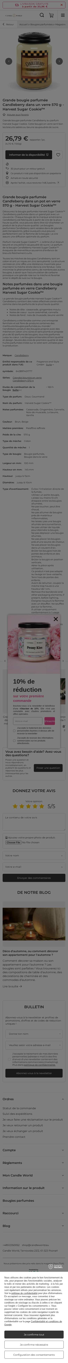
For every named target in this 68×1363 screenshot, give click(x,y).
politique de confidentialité (24, 1293)
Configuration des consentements (34, 1354)
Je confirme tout (34, 1334)
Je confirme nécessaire (34, 1344)
